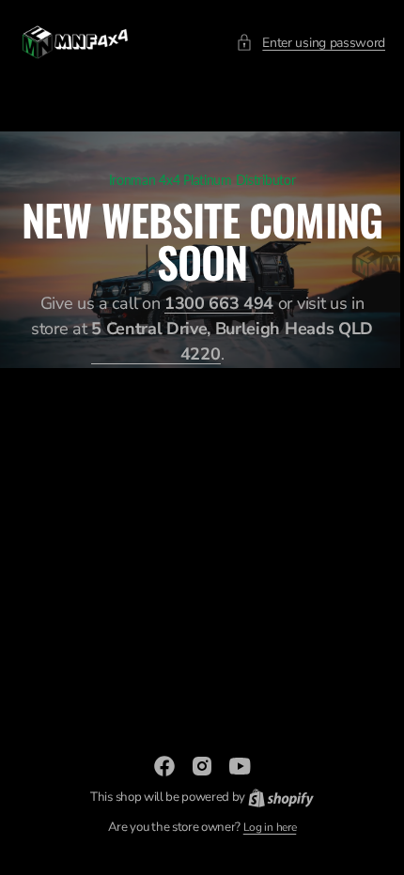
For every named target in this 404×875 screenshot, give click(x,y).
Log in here (262, 827)
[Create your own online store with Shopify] (273, 797)
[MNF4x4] (75, 42)
